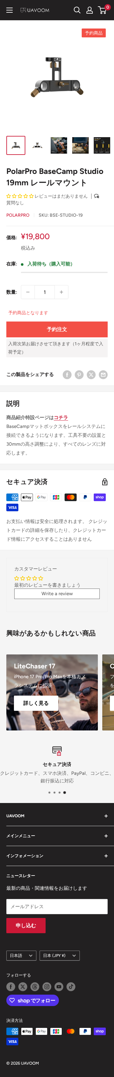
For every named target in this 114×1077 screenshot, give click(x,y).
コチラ (61, 417)
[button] (20, 196)
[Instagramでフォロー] (46, 986)
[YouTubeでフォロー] (58, 986)
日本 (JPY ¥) (54, 955)
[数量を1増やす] (61, 292)
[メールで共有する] (103, 374)
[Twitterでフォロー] (22, 986)
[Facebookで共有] (67, 374)
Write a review (57, 593)
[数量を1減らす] (28, 292)
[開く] (77, 10)
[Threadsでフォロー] (34, 986)
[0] (102, 10)
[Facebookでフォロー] (10, 986)
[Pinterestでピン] (79, 374)
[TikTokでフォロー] (70, 986)
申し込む (26, 925)
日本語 (16, 955)
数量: (11, 292)
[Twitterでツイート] (91, 374)
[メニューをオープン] (9, 10)
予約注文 (57, 329)
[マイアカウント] (89, 10)
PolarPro (17, 215)
